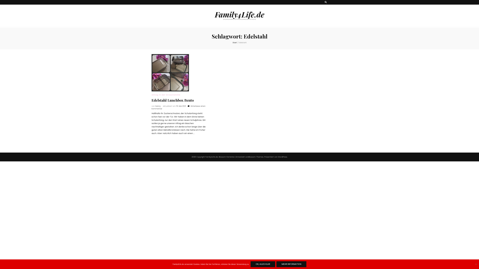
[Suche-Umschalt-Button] (326, 2)
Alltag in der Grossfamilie (166, 94)
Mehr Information (291, 264)
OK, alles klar (263, 264)
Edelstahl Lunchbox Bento (173, 100)
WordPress (282, 157)
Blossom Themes (255, 157)
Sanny (158, 106)
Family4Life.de (239, 14)
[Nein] (476, 264)
